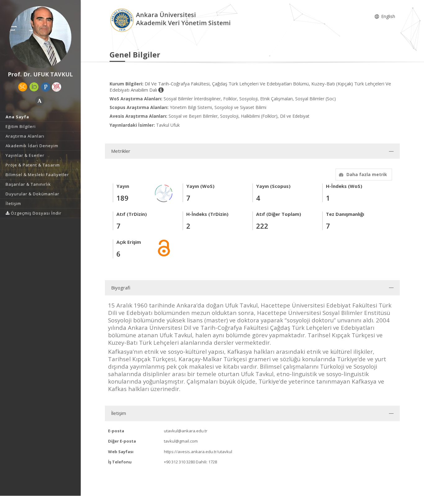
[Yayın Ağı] (164, 193)
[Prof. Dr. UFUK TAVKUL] (40, 37)
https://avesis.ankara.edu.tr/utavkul (198, 451)
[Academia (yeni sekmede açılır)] (39, 101)
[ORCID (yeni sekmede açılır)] (34, 87)
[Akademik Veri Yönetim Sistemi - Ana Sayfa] (123, 20)
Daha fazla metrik (366, 174)
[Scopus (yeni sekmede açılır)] (22, 87)
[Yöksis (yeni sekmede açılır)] (56, 87)
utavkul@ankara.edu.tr (185, 431)
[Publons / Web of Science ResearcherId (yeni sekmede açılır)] (45, 87)
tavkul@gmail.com (181, 441)
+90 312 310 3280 (179, 462)
